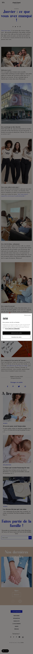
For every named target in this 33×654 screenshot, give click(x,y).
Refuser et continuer (27, 315)
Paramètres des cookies (17, 337)
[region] (16, 327)
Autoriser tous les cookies (16, 333)
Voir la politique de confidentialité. (12, 328)
